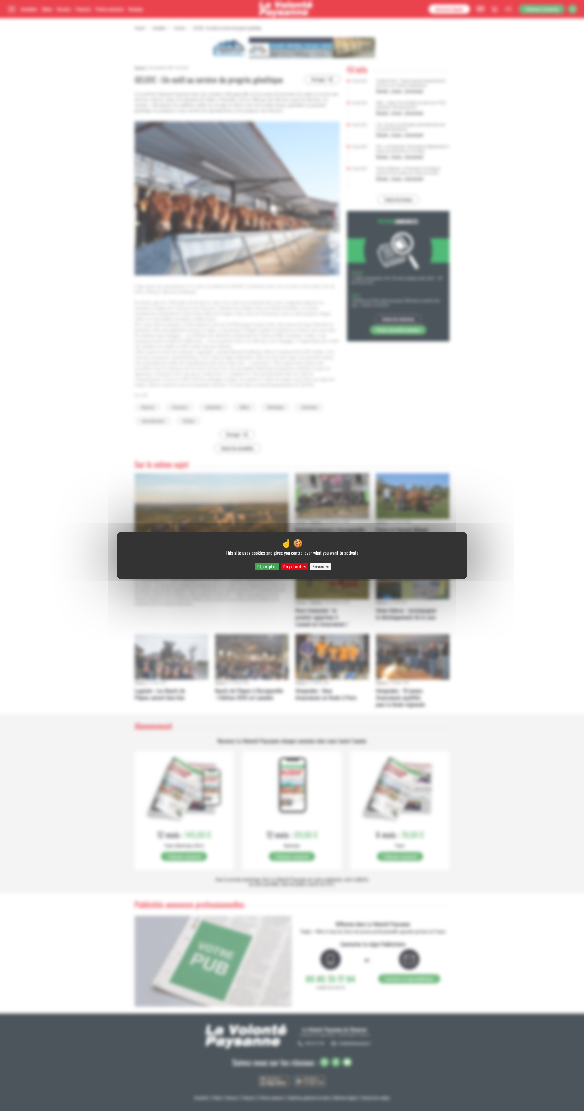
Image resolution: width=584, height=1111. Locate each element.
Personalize (320, 566)
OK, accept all (266, 566)
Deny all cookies (294, 566)
